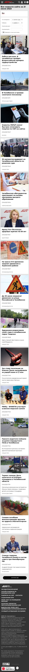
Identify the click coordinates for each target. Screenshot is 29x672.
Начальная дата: (6, 26)
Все (3, 13)
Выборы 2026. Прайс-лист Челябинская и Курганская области (13, 608)
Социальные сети (7, 597)
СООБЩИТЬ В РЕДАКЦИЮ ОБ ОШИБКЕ (13, 611)
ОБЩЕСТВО (5, 68)
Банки (4, 135)
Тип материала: (6, 19)
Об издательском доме (9, 589)
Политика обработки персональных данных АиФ (11, 604)
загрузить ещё (15, 577)
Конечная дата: (6, 29)
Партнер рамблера (15, 664)
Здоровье (5, 237)
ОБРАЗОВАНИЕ (6, 205)
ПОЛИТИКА (5, 571)
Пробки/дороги (7, 272)
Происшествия (7, 101)
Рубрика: (4, 22)
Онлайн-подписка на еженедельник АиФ (8, 592)
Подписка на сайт (7, 595)
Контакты (18, 595)
